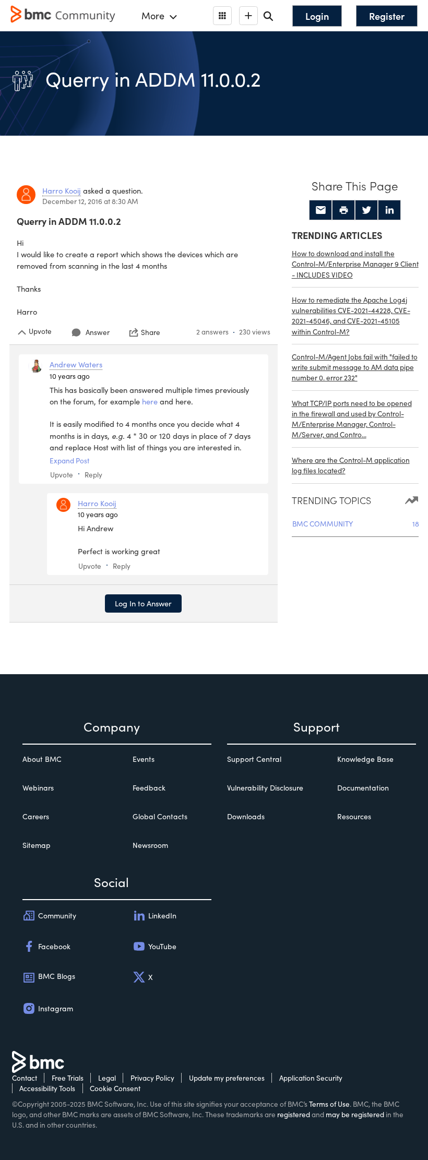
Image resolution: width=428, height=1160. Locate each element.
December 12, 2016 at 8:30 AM (90, 201)
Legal (107, 1078)
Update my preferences (227, 1078)
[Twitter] (366, 210)
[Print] (343, 210)
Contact (24, 1078)
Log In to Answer (143, 603)
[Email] (320, 210)
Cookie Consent (115, 1088)
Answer (98, 332)
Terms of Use (329, 1104)
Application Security (310, 1078)
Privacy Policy (152, 1078)
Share (150, 332)
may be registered (355, 1114)
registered (293, 1114)
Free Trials (68, 1078)
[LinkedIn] (389, 210)
